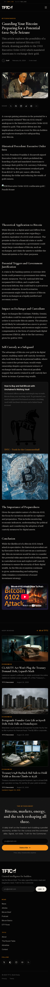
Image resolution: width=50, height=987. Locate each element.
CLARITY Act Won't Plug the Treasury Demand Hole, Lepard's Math (24, 669)
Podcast (5, 916)
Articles (4, 908)
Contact (5, 949)
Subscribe (24, 848)
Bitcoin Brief (6, 912)
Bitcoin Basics (9, 18)
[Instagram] (16, 962)
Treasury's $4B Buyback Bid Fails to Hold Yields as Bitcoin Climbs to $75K (24, 774)
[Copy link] (36, 106)
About (4, 937)
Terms (12, 978)
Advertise (5, 945)
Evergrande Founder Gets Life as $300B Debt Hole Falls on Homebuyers (23, 722)
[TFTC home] (7, 7)
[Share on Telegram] (31, 106)
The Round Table (8, 941)
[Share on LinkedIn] (21, 106)
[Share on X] (11, 106)
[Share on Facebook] (16, 106)
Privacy (4, 978)
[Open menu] (45, 7)
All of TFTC (43, 631)
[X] (4, 962)
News (4, 904)
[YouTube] (22, 962)
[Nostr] (10, 962)
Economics (7, 664)
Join (40, 889)
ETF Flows (6, 925)
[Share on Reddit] (26, 106)
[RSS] (28, 962)
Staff (7, 60)
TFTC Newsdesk (8, 682)
